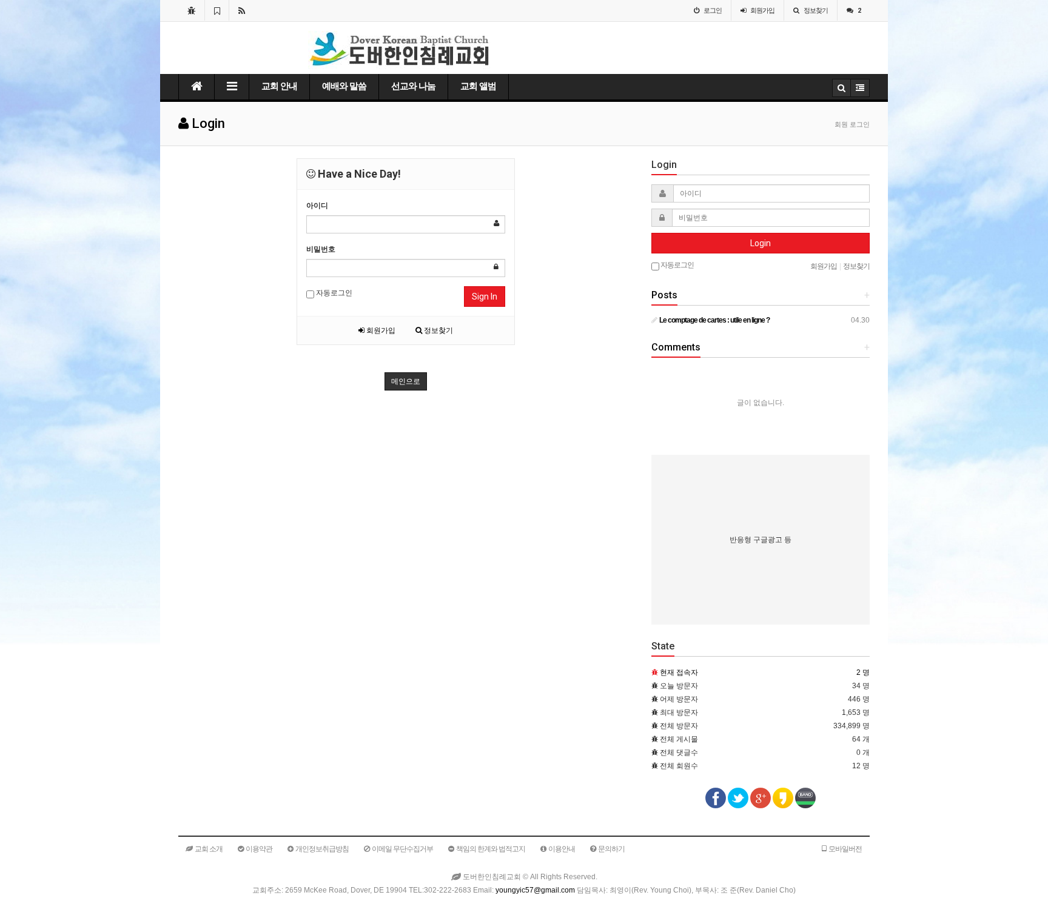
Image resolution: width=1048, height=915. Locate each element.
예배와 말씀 (344, 86)
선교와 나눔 (413, 86)
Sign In (484, 296)
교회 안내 (279, 86)
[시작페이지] (191, 10)
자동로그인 (333, 293)
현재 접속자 (679, 672)
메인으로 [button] (405, 381)
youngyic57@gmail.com (535, 890)
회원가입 (379, 330)
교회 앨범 (478, 86)
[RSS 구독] (241, 10)
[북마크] (217, 10)
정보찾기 (437, 330)
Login (760, 243)
